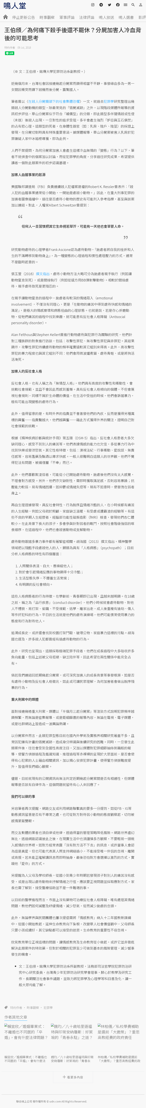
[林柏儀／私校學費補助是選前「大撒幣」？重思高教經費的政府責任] (120, 1039)
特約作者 (9, 47)
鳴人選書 (126, 17)
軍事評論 (67, 17)
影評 (142, 17)
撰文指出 (43, 273)
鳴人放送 (106, 17)
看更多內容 (75, 1077)
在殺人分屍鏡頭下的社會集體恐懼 (54, 101)
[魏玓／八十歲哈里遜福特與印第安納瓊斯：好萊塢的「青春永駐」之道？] (73, 1039)
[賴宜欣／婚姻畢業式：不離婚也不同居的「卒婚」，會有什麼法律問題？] (26, 1039)
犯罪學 (48, 1007)
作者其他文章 (15, 1017)
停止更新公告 (23, 17)
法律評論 (86, 17)
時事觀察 (47, 17)
